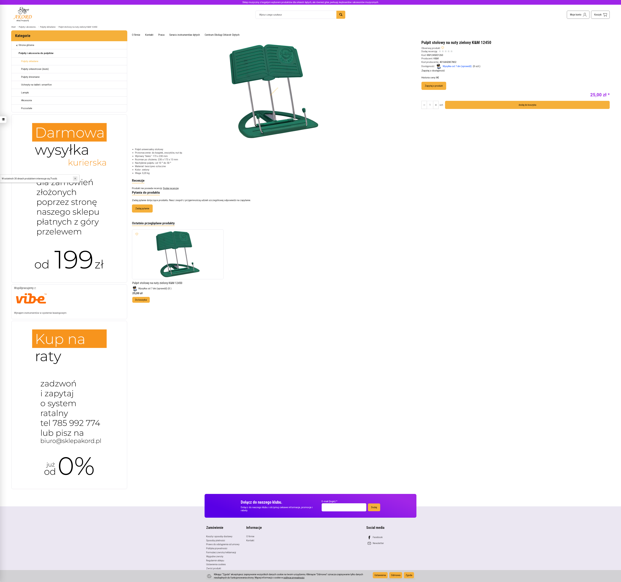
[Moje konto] (578, 15)
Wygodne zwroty (214, 556)
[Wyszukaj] (340, 15)
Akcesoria (26, 100)
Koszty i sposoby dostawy (219, 536)
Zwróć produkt (213, 568)
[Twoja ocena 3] (445, 51)
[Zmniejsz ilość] (436, 105)
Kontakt (149, 34)
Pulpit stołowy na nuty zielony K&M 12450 (157, 283)
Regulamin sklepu (215, 560)
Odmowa (395, 575)
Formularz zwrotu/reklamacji (221, 552)
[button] (274, 91)
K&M (436, 58)
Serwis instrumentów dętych (184, 34)
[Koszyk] (600, 15)
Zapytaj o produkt (434, 86)
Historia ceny (428, 77)
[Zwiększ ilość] (424, 105)
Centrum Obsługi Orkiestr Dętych (222, 34)
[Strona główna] (22, 14)
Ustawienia (380, 575)
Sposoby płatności (215, 540)
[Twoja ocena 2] (442, 51)
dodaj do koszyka (527, 105)
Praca (161, 34)
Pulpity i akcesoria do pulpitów (36, 53)
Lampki (25, 92)
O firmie (136, 34)
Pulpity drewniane (30, 76)
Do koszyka (141, 300)
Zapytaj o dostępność (433, 70)
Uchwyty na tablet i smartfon (36, 84)
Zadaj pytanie (142, 208)
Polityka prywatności (216, 548)
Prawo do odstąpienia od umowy (223, 544)
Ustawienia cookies (216, 564)
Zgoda (409, 575)
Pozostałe (26, 108)
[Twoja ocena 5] (451, 51)
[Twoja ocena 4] (448, 51)
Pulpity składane (29, 61)
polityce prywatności (293, 577)
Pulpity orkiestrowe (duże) (35, 69)
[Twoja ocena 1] (439, 51)
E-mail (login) (329, 501)
